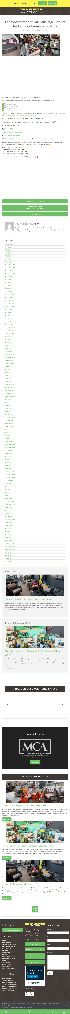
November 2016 (10, 519)
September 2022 (10, 364)
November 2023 (10, 331)
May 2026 (8, 253)
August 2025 (8, 277)
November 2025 (10, 268)
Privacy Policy (6, 1005)
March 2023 (8, 352)
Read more (8, 613)
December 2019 (10, 444)
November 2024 (10, 304)
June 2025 (8, 283)
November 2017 (10, 501)
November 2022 (10, 358)
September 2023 (10, 334)
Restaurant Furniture (8, 988)
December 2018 (10, 474)
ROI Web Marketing (17, 1007)
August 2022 (8, 367)
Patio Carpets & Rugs (8, 956)
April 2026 (8, 256)
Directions (35, 944)
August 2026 (8, 244)
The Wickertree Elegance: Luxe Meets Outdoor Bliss (24, 805)
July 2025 (8, 280)
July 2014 (8, 561)
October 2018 (9, 480)
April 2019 (8, 465)
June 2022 (8, 372)
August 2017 (8, 507)
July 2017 (8, 510)
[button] (7, 704)
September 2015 (10, 549)
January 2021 (9, 414)
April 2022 (8, 378)
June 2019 (8, 459)
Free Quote (35, 214)
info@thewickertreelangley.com (13, 132)
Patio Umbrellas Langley (9, 986)
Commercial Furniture (8, 990)
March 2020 (8, 441)
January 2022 (9, 387)
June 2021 (8, 402)
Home (4, 940)
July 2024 (8, 313)
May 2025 (8, 286)
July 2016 (8, 528)
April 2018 (8, 495)
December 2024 (10, 301)
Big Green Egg (6, 948)
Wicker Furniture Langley (9, 984)
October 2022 (9, 361)
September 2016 (10, 522)
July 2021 (8, 399)
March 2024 (8, 322)
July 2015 (8, 552)
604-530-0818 (8, 129)
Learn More (42, 3)
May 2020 (8, 435)
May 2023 (8, 346)
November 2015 (10, 546)
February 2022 (9, 384)
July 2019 (8, 456)
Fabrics (4, 954)
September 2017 (10, 504)
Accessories (6, 952)
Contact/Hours (6, 966)
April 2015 (8, 558)
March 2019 (8, 468)
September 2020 (10, 423)
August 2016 (8, 525)
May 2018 (8, 492)
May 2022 (8, 375)
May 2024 (8, 319)
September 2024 (10, 307)
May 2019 (8, 462)
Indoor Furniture (7, 978)
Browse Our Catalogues (12, 930)
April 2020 (8, 438)
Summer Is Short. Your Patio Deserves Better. (28, 599)
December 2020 (10, 417)
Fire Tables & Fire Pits (8, 946)
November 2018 (10, 477)
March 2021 (8, 408)
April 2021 (8, 405)
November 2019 (10, 447)
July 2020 (8, 429)
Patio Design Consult (35, 956)
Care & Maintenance (8, 968)
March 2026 (8, 259)
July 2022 (8, 370)
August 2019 (8, 453)
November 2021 (10, 390)
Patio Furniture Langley (9, 982)
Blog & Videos (6, 964)
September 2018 (10, 483)
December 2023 (10, 328)
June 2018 (8, 489)
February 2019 (9, 471)
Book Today (52, 3)
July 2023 (8, 340)
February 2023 (9, 355)
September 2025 (10, 274)
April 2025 (8, 289)
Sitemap (55, 1003)
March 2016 (8, 540)
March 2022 (8, 381)
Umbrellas (5, 950)
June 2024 (8, 316)
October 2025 (9, 271)
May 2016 (8, 534)
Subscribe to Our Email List (35, 201)
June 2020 (8, 432)
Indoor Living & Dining (8, 942)
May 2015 (8, 555)
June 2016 (8, 531)
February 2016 (9, 543)
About (4, 960)
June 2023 (8, 343)
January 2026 (9, 262)
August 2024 (8, 310)
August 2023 (8, 337)
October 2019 (9, 450)
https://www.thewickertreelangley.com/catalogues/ (22, 115)
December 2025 (10, 265)
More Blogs (35, 909)
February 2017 (9, 513)
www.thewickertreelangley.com (13, 135)
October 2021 (9, 393)
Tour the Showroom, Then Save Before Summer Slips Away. (28, 846)
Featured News (44, 30)
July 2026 (8, 247)
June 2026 (8, 250)
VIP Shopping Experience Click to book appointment (35, 208)
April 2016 (8, 537)
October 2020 (9, 420)
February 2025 (9, 295)
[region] (35, 704)
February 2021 (9, 411)
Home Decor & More (8, 958)
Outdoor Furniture (7, 980)
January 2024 (9, 325)
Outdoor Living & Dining (9, 944)
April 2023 (8, 349)
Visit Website (35, 762)
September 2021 (10, 396)
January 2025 (9, 298)
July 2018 (8, 486)
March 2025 (8, 292)
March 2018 (8, 498)
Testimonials (6, 962)
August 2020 (8, 426)
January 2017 (9, 516)
